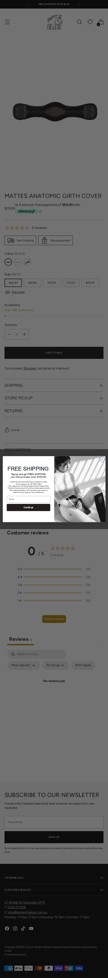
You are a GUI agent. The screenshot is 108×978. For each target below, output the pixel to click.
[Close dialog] (102, 459)
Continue (28, 507)
